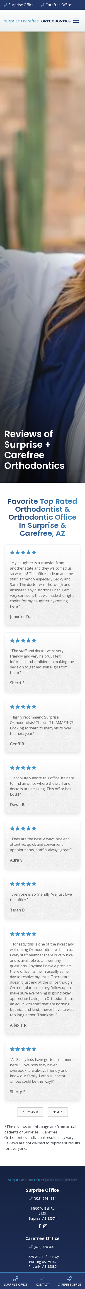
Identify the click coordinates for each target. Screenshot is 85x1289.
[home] (37, 20)
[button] (75, 20)
